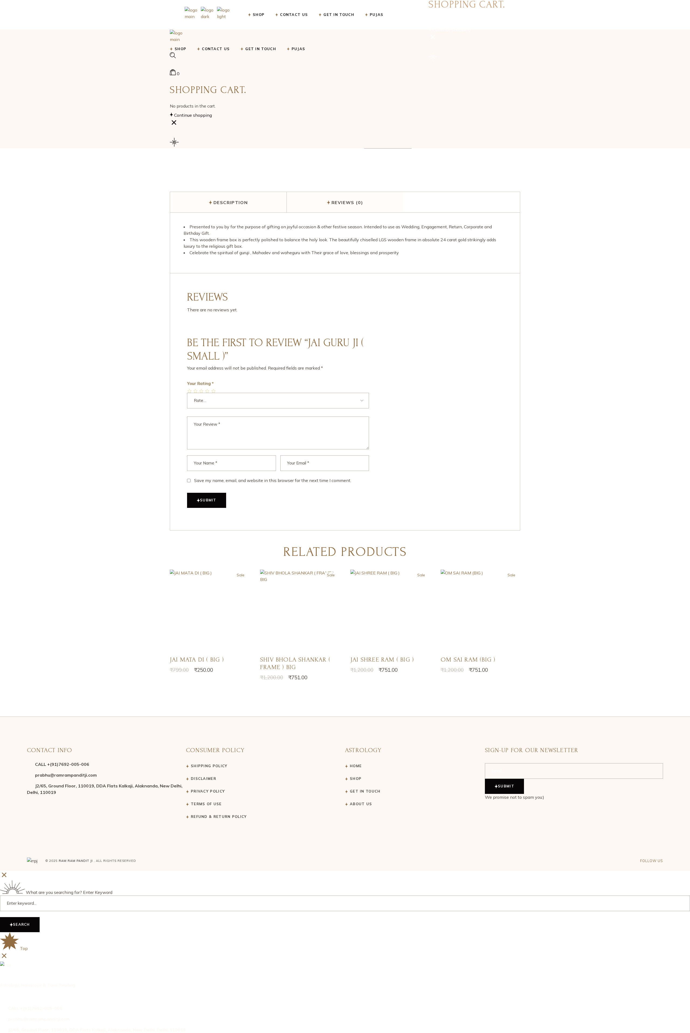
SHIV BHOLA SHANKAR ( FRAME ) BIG (295, 663)
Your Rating (200, 383)
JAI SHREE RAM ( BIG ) (382, 659)
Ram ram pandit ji (76, 861)
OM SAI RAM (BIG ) (468, 659)
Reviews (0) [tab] (347, 202)
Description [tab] (230, 202)
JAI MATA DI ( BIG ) (197, 659)
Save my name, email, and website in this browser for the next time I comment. (272, 480)
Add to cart (209, 613)
